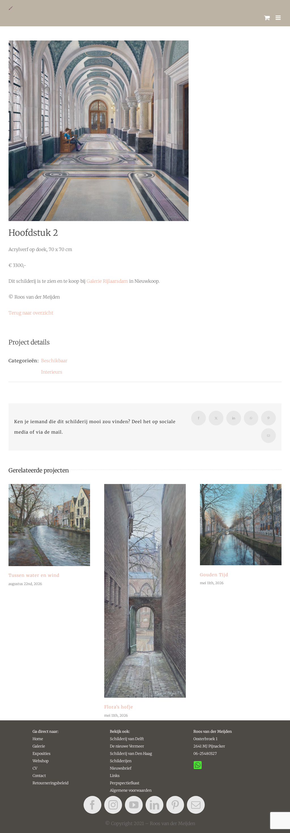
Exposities (41, 753)
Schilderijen (120, 761)
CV (35, 768)
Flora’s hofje (145, 591)
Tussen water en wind (49, 525)
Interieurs (51, 372)
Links (115, 775)
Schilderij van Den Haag (131, 753)
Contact (39, 775)
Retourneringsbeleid (51, 783)
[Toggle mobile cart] (267, 18)
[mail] (196, 805)
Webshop (41, 761)
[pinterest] (175, 805)
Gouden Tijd (241, 525)
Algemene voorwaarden (131, 790)
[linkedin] (154, 805)
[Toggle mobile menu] (279, 18)
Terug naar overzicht (30, 313)
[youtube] (134, 805)
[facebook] (92, 805)
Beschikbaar (54, 360)
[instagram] (113, 805)
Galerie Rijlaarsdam (107, 281)
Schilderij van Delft (127, 738)
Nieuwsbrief (120, 768)
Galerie (39, 746)
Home (38, 738)
